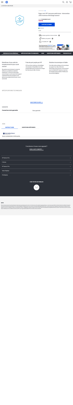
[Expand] (19, 20)
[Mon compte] (67, 2)
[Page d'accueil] (6, 2)
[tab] (9, 127)
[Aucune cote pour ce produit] (41, 10)
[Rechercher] (63, 2)
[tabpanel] (36, 134)
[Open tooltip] (59, 35)
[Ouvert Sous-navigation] (2, 2)
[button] (36, 158)
